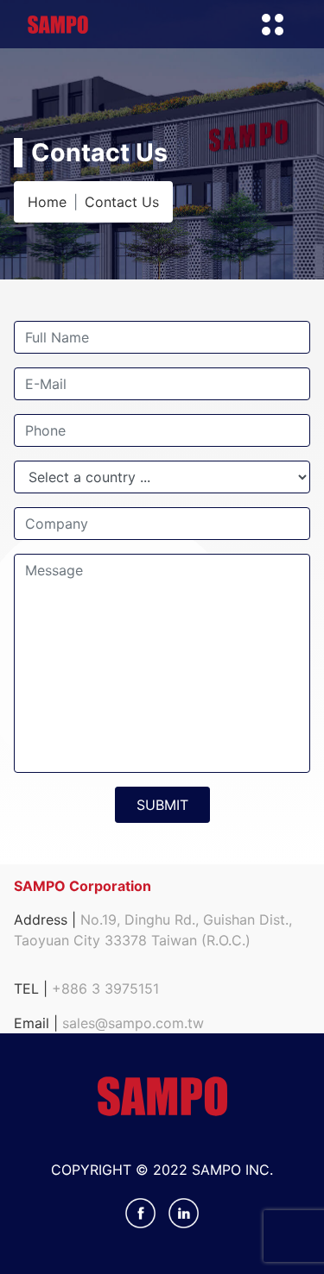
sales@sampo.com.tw (133, 1023)
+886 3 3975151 (105, 988)
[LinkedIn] (183, 1211)
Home (47, 201)
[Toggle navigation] (272, 24)
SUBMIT (162, 804)
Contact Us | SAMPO (58, 25)
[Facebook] (142, 1211)
